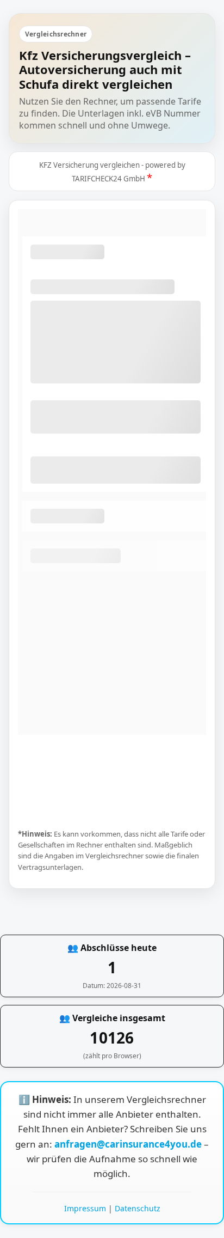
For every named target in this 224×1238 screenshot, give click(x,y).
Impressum (85, 1208)
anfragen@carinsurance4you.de (129, 1144)
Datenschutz (137, 1208)
